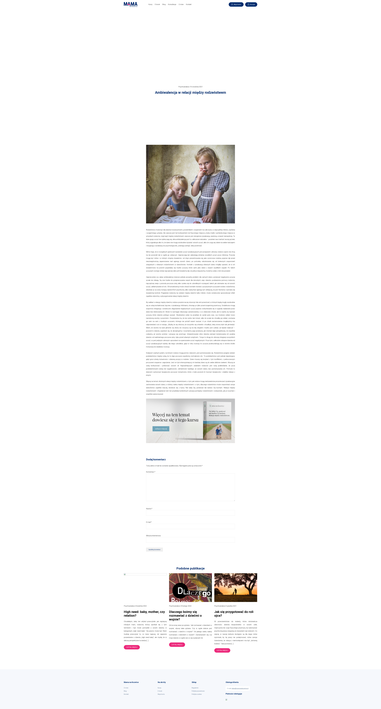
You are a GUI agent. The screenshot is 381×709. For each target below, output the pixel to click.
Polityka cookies (197, 694)
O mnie (181, 4)
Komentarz (150, 472)
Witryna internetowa (153, 536)
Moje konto (237, 4)
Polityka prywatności (198, 691)
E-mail (149, 522)
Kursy (150, 4)
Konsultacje (172, 4)
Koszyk (252, 4)
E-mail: (237, 688)
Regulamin (195, 688)
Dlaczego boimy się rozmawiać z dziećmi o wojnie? (185, 615)
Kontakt (188, 4)
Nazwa (149, 509)
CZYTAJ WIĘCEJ (131, 647)
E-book (157, 4)
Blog (164, 4)
